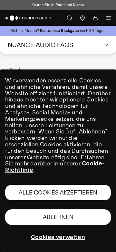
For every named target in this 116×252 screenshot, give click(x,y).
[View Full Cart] (95, 18)
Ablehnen (58, 217)
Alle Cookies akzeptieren (58, 192)
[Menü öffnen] (108, 18)
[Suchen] (69, 18)
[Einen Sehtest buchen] (82, 18)
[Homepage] (28, 18)
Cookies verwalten (58, 237)
